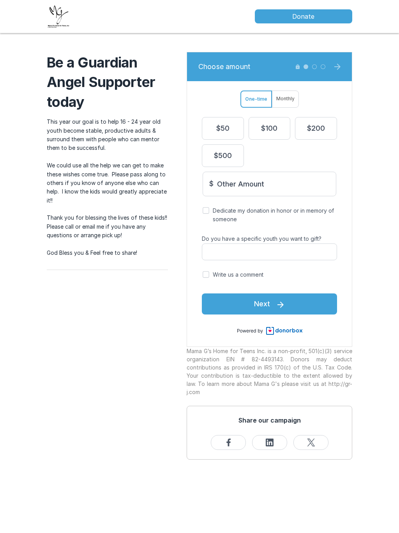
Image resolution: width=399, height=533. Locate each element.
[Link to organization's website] (58, 15)
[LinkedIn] (269, 442)
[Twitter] (310, 442)
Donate (303, 16)
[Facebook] (228, 442)
